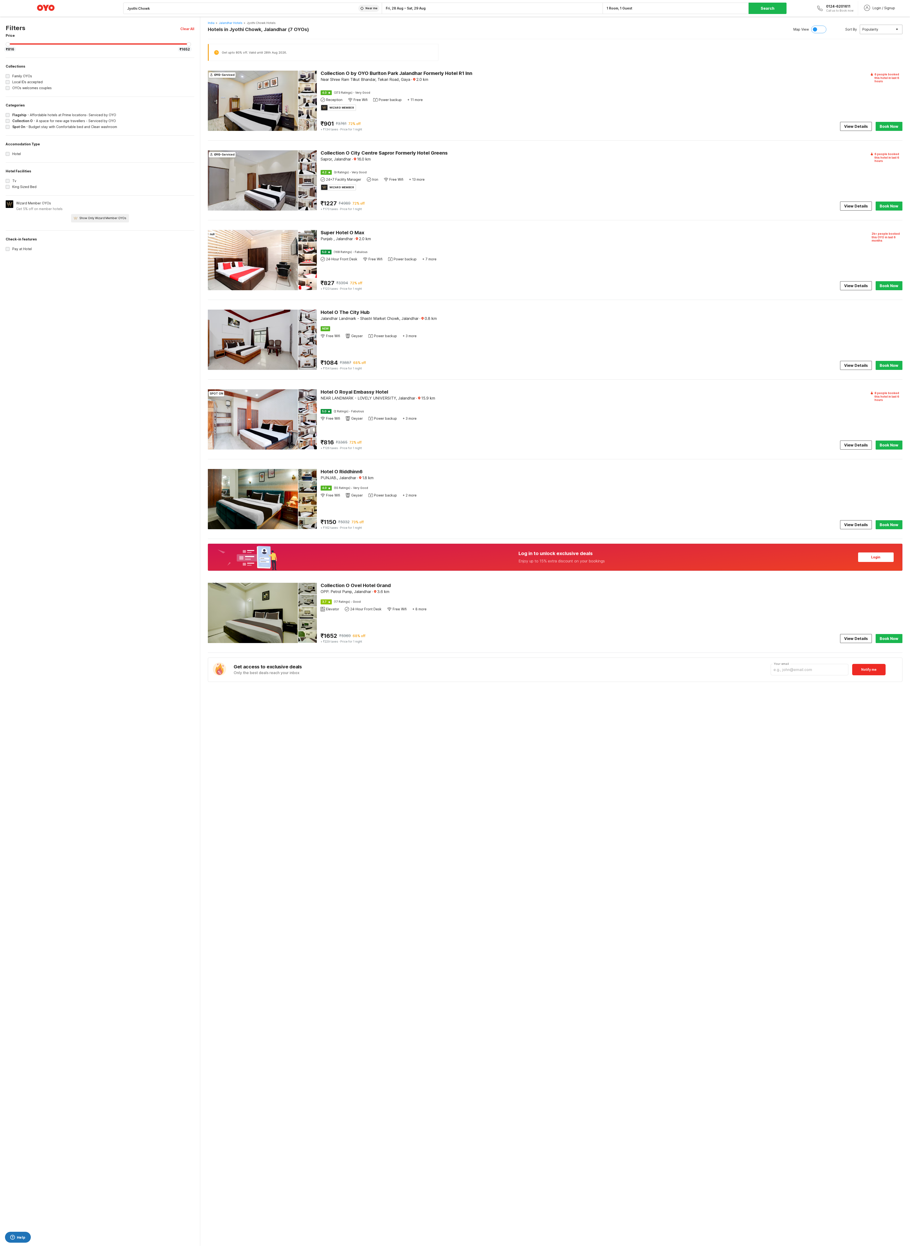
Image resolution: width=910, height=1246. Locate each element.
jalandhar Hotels (230, 23)
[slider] (8, 44)
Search (767, 8)
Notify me (869, 669)
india (211, 23)
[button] (187, 29)
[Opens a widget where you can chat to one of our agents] (18, 1238)
